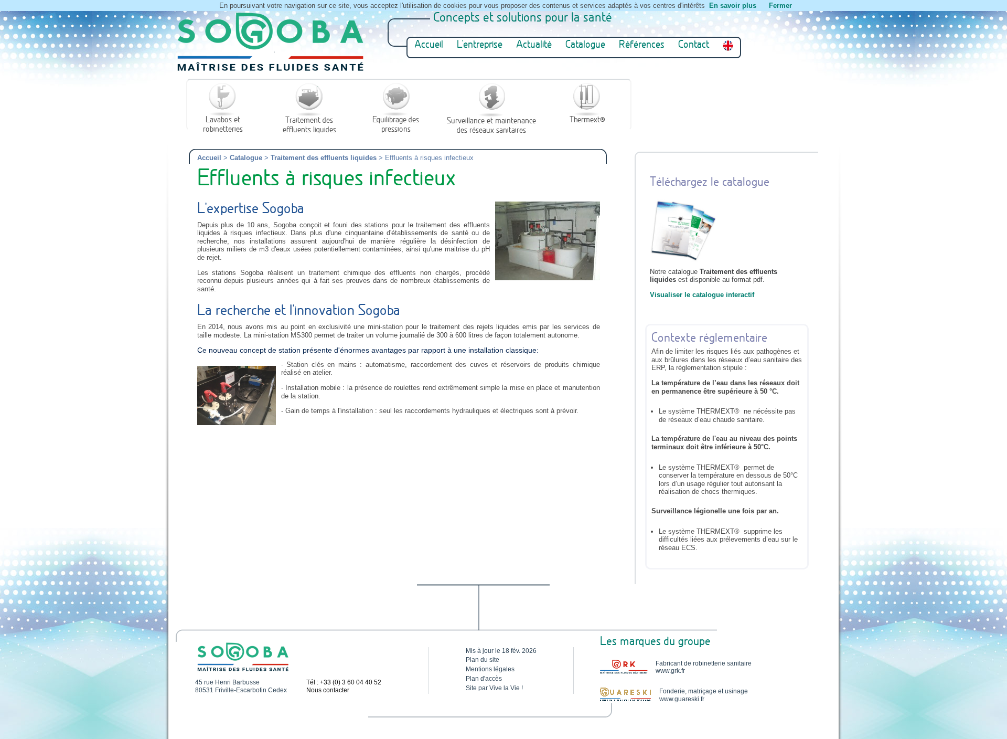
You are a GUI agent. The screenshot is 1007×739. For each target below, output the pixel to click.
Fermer (780, 5)
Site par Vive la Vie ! (494, 688)
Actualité (534, 45)
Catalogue (585, 45)
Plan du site (482, 659)
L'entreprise (479, 45)
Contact (693, 45)
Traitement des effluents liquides (324, 158)
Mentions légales (490, 669)
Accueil (428, 45)
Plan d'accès (484, 678)
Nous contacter (327, 690)
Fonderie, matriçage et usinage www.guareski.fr (703, 695)
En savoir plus (732, 5)
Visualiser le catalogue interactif (702, 295)
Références (642, 45)
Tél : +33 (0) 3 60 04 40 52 (343, 682)
